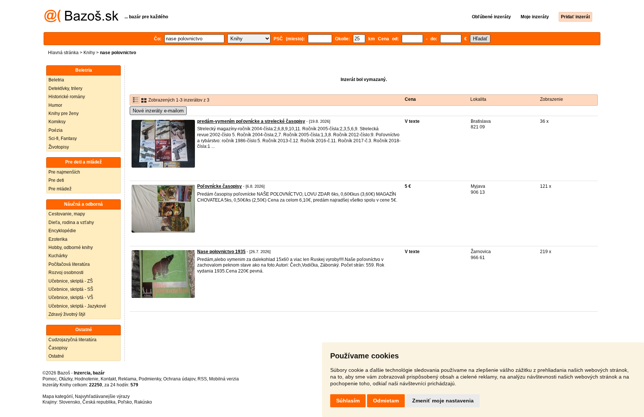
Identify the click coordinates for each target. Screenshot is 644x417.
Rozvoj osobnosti (65, 272)
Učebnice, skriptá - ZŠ (70, 281)
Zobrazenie (551, 99)
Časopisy (57, 348)
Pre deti (56, 180)
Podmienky (150, 379)
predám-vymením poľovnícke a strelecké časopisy (251, 121)
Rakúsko (143, 402)
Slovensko (69, 402)
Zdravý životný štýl (66, 314)
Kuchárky (57, 255)
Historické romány (66, 96)
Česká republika (99, 402)
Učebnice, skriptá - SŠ (70, 289)
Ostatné (56, 356)
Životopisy (58, 147)
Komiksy (57, 121)
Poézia (55, 130)
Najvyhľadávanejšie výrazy (102, 396)
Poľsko (125, 402)
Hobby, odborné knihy (70, 247)
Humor (55, 105)
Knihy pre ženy (63, 113)
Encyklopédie (62, 230)
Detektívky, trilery (65, 88)
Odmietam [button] (386, 401)
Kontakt (108, 379)
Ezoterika (57, 239)
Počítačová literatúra (69, 264)
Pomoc (49, 379)
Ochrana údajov (179, 379)
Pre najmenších (64, 172)
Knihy (89, 52)
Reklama (127, 379)
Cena (410, 99)
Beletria (56, 80)
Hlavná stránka (63, 52)
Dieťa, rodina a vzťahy (71, 222)
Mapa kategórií (57, 396)
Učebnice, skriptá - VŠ (70, 297)
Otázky (65, 379)
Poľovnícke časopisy (219, 186)
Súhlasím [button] (348, 401)
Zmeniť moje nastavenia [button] (443, 401)
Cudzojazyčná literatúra (72, 339)
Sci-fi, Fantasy (62, 138)
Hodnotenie (86, 379)
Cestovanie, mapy (66, 214)
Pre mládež (60, 189)
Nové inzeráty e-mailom (158, 110)
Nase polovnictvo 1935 (221, 251)
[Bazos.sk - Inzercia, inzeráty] (81, 21)
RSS (202, 379)
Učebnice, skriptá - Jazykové (77, 306)
